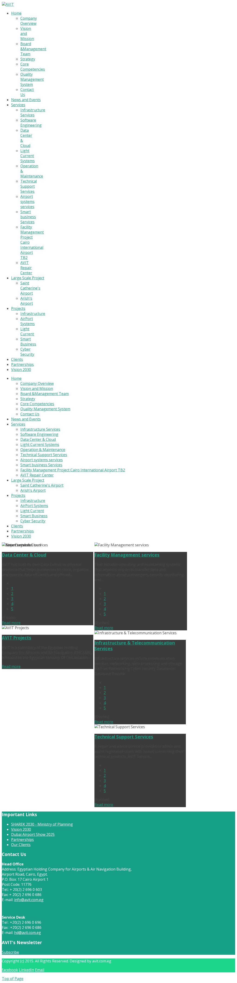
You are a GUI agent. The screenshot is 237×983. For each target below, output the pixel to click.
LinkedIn (26, 969)
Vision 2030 (21, 829)
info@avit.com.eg (29, 899)
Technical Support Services (123, 737)
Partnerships (22, 839)
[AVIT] (8, 4)
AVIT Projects (16, 638)
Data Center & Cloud (24, 555)
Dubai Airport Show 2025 (33, 834)
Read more (11, 622)
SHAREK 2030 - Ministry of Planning (42, 824)
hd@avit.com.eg (27, 932)
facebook (10, 969)
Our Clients (21, 844)
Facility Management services (126, 555)
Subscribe (10, 952)
